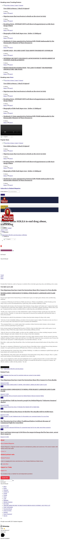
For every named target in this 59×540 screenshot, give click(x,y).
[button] (29, 534)
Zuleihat (9, 228)
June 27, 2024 (4, 230)
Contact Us (3, 451)
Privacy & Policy (7, 511)
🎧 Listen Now (4, 464)
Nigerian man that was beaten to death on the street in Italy (24, 16)
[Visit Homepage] (4, 203)
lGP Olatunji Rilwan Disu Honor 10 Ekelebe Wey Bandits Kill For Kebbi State (27, 412)
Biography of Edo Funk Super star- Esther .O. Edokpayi (22, 33)
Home (2, 218)
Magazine (5, 232)
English (5, 136)
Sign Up (5, 516)
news (5, 218)
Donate (5, 493)
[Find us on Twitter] (1, 246)
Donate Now (5, 478)
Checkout (5, 490)
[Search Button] (13, 250)
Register (5, 512)
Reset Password (7, 514)
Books (5, 488)
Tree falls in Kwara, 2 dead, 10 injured (16, 8)
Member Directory (8, 502)
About (4, 487)
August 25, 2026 (5, 405)
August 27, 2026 (5, 394)
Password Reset (7, 509)
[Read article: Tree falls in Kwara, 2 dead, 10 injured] (30, 5)
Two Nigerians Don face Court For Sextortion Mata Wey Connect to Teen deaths (29, 290)
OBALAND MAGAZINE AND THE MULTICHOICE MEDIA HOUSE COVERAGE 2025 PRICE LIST (26, 505)
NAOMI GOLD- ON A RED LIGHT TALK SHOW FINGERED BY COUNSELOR (28, 50)
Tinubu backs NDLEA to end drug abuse (13, 369)
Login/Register (4, 206)
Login (4, 499)
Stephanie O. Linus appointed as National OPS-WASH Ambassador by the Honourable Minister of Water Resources (28, 42)
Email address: (4, 191)
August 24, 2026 (5, 437)
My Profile (6, 504)
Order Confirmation (8, 507)
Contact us (6, 492)
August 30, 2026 (5, 383)
